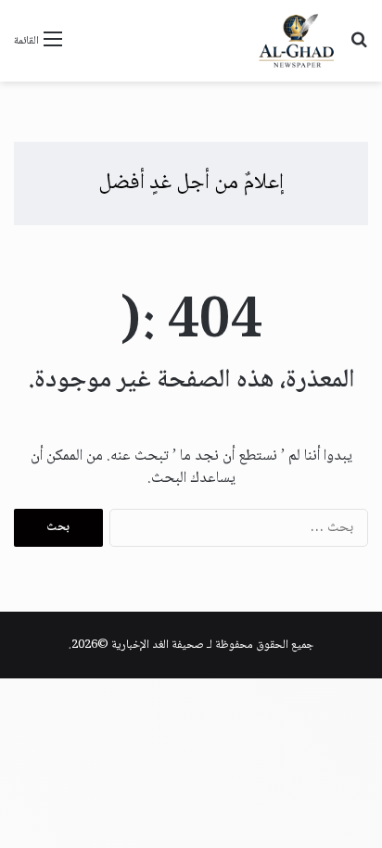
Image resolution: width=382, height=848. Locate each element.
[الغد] (297, 41)
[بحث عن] (359, 48)
